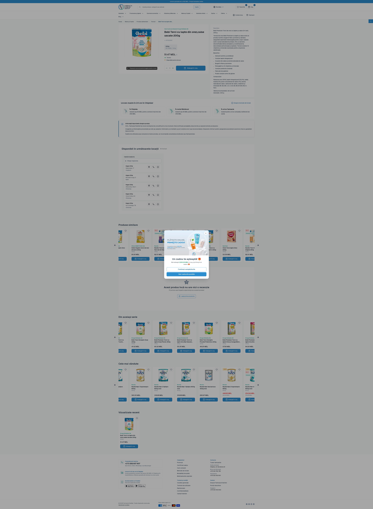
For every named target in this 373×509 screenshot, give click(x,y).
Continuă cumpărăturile (186, 269)
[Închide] (206, 233)
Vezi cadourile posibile (186, 274)
